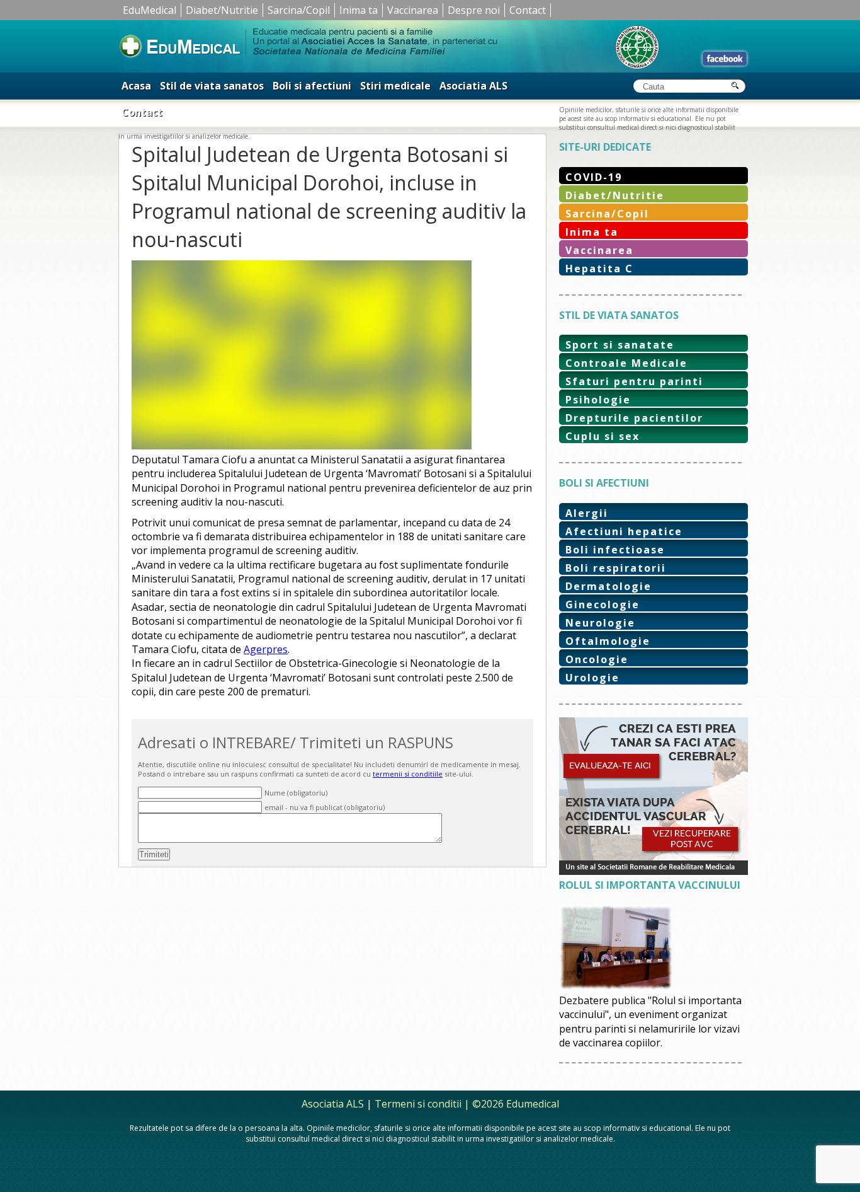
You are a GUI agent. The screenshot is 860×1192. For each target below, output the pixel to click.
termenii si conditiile (408, 773)
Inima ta (358, 10)
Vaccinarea (412, 10)
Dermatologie (608, 586)
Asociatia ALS (473, 86)
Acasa (136, 86)
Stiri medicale (395, 86)
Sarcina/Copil (299, 10)
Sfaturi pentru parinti (634, 381)
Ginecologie (602, 604)
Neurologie (600, 623)
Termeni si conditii (418, 1104)
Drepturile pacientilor (634, 418)
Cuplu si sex (602, 436)
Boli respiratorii (615, 568)
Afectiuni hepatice (623, 531)
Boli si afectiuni (312, 86)
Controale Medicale (626, 363)
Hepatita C (599, 268)
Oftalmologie (607, 641)
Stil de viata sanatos (212, 86)
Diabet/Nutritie (222, 10)
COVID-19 (593, 177)
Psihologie (598, 400)
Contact (527, 10)
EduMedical (149, 10)
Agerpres (266, 649)
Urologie (592, 678)
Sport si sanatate (619, 345)
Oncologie (596, 659)
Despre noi (474, 10)
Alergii (586, 513)
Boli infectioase (615, 550)
